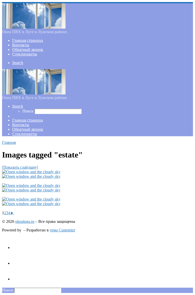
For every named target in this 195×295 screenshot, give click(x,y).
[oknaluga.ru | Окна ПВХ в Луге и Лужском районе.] (34, 27)
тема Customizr (62, 230)
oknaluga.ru (24, 221)
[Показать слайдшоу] (20, 167)
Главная (9, 142)
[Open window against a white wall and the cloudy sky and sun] (31, 172)
